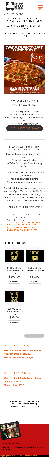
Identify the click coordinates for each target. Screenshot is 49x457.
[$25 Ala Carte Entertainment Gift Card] (14, 297)
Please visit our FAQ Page (18, 357)
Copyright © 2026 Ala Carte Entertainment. (19, 456)
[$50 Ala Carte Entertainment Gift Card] (35, 256)
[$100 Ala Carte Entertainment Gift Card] (14, 256)
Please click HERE (14, 385)
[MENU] (40, 6)
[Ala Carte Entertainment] (15, 6)
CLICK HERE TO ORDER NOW (24, 128)
